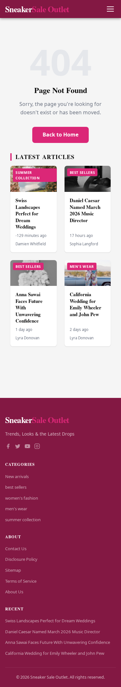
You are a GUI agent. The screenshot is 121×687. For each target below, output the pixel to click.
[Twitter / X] (18, 446)
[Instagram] (37, 446)
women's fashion (21, 498)
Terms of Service (20, 581)
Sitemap (13, 570)
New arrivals (17, 476)
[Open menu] (110, 9)
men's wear (16, 509)
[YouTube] (27, 446)
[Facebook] (8, 446)
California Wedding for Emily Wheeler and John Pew (85, 304)
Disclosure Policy (21, 559)
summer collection (23, 519)
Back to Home (60, 134)
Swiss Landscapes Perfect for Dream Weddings (27, 213)
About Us (14, 592)
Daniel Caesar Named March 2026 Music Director (85, 210)
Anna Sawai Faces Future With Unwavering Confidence (57, 642)
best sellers (15, 487)
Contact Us (15, 548)
